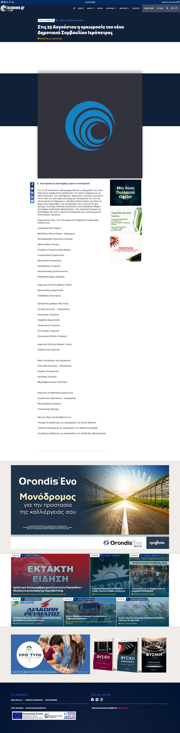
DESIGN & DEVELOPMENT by (110, 708)
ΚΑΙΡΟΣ (122, 623)
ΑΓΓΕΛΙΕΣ (150, 8)
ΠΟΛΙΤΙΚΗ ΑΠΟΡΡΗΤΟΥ (35, 708)
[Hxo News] (12, 9)
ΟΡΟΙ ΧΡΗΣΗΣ (17, 708)
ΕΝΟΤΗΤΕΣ (123, 8)
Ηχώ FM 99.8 (16, 700)
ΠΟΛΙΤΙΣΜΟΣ (145, 594)
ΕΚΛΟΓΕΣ (136, 8)
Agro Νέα (110, 8)
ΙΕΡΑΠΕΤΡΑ (50, 20)
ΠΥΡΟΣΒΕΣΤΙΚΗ (48, 594)
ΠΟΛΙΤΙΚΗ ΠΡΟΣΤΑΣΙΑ (29, 594)
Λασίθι (90, 8)
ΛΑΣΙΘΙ (41, 20)
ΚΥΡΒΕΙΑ (152, 594)
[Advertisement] (90, 57)
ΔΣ (50, 39)
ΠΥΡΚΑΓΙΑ (39, 594)
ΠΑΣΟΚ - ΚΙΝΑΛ (111, 594)
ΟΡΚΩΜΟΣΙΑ (57, 39)
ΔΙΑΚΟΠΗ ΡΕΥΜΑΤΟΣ (28, 623)
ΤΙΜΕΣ (160, 8)
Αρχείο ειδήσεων (34, 700)
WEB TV (81, 8)
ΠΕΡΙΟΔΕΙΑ (102, 594)
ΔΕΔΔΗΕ (38, 623)
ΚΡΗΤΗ (100, 8)
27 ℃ (175, 8)
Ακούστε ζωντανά (169, 2)
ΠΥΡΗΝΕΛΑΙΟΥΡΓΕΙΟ (59, 594)
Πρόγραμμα (51, 700)
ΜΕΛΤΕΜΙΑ (134, 623)
